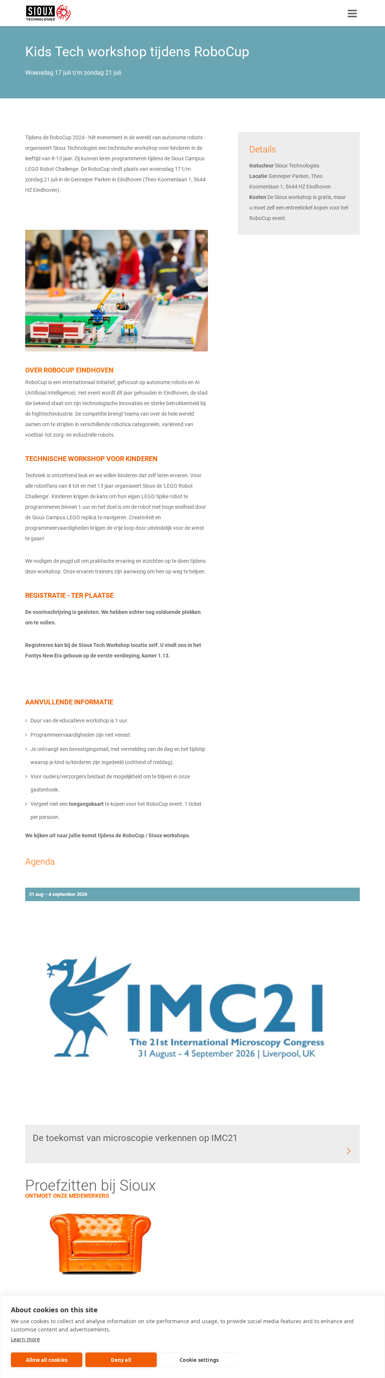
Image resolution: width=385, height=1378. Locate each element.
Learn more (25, 1339)
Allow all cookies (46, 1360)
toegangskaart (86, 804)
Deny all (121, 1360)
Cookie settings (199, 1360)
